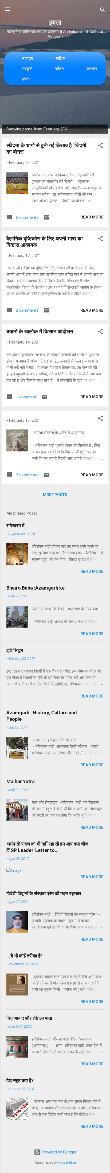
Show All (93, 129)
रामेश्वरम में (15, 525)
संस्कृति (27, 68)
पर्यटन (59, 68)
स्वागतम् (27, 58)
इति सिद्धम (14, 650)
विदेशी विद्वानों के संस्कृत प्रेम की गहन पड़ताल (43, 893)
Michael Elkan (67, 1162)
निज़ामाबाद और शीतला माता (29, 1018)
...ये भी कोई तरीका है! (24, 956)
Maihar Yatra (20, 781)
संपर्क (25, 79)
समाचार (92, 68)
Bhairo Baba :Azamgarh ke (35, 588)
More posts (55, 495)
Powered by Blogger (58, 1152)
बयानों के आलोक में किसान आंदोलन (39, 331)
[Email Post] (47, 219)
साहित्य (60, 58)
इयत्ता (55, 22)
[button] (100, 146)
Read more (92, 217)
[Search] (102, 11)
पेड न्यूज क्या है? (20, 1080)
